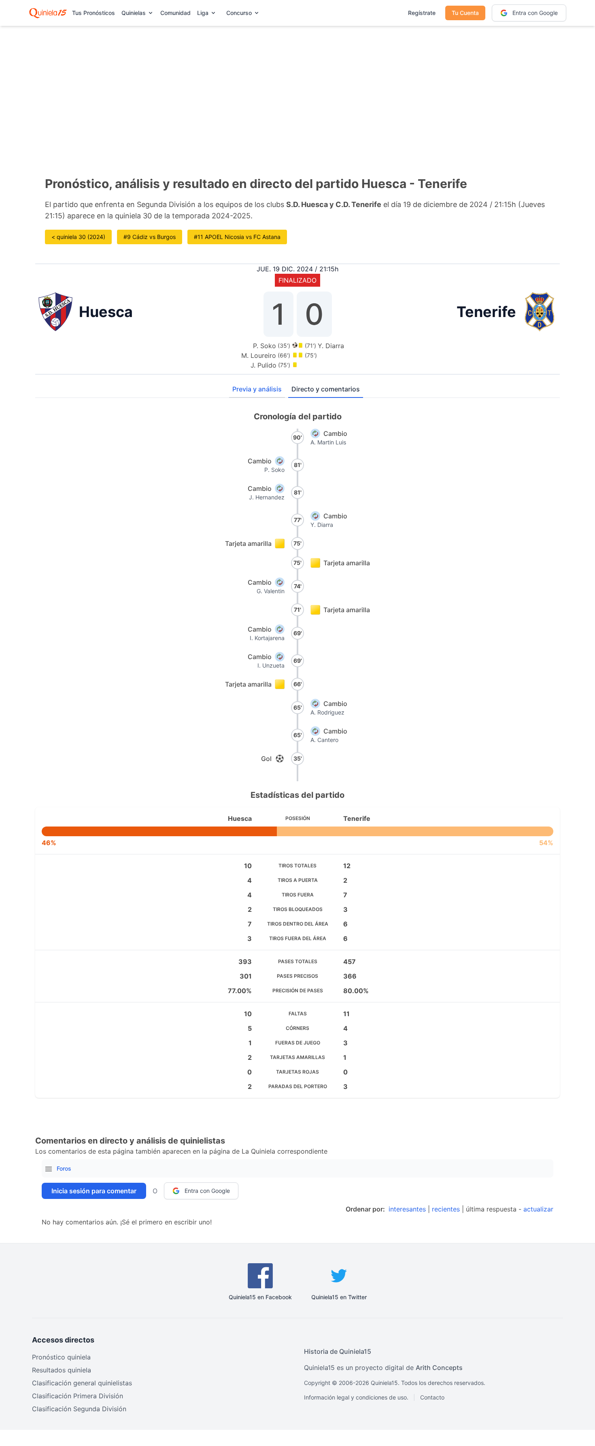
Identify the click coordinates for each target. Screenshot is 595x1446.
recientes (446, 1209)
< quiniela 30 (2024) (78, 236)
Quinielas (133, 12)
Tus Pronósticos (93, 12)
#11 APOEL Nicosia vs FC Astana (237, 236)
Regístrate (422, 12)
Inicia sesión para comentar (93, 1191)
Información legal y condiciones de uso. (356, 1397)
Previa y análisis (257, 389)
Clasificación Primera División (77, 1396)
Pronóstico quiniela (61, 1357)
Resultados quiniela (61, 1370)
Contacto (432, 1397)
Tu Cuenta (465, 12)
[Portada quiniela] (48, 13)
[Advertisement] (297, 89)
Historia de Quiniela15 (337, 1351)
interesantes (407, 1209)
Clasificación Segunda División (79, 1409)
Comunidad (175, 12)
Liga (202, 12)
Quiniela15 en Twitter (339, 1297)
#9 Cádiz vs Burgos (149, 236)
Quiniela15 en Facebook (260, 1297)
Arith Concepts (439, 1368)
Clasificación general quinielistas (82, 1383)
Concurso (239, 12)
